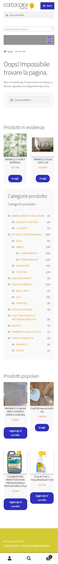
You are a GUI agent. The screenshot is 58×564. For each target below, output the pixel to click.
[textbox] (29, 29)
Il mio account (9, 558)
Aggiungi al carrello (15, 432)
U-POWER (21, 228)
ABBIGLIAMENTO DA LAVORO (28, 215)
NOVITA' (16, 325)
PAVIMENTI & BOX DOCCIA (26, 331)
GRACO (20, 247)
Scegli (15, 178)
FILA (18, 297)
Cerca (29, 558)
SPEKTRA (21, 272)
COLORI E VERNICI (22, 284)
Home (10, 51)
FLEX (18, 240)
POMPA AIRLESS (29, 259)
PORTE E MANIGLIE (23, 338)
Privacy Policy (11, 545)
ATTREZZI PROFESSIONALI (27, 234)
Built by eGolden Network (35, 545)
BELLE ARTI (22, 290)
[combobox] (29, 29)
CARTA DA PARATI (22, 278)
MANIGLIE (21, 344)
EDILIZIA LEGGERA (22, 309)
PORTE (20, 350)
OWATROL (22, 303)
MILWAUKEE (23, 265)
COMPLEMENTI (28, 253)
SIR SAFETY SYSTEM (27, 222)
